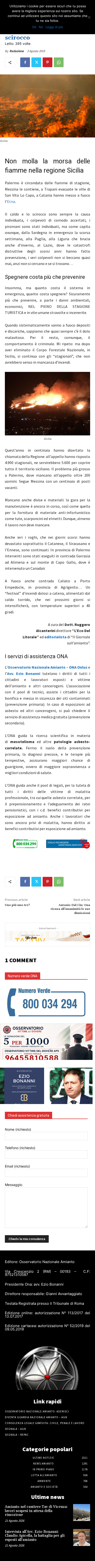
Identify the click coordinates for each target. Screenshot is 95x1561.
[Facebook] (25, 62)
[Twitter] (36, 62)
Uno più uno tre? (17, 905)
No (41, 27)
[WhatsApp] (59, 62)
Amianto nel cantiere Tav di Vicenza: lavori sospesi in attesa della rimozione (36, 1511)
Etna (11, 201)
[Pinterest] (47, 62)
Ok (34, 27)
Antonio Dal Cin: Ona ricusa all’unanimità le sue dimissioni (70, 909)
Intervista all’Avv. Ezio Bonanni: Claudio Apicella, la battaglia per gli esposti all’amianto (35, 1535)
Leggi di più (54, 27)
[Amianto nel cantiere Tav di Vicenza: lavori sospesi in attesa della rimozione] (81, 1512)
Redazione (17, 51)
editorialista (55, 636)
